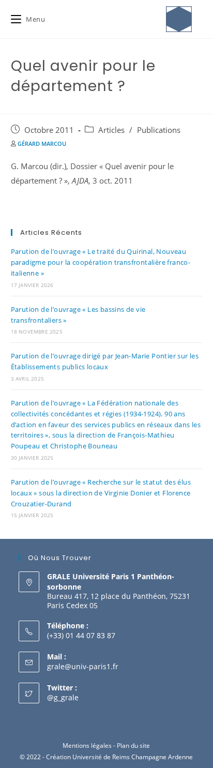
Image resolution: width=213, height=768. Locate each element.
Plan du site (133, 745)
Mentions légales (87, 745)
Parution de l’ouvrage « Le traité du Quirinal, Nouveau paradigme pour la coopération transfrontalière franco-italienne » (101, 262)
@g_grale (63, 697)
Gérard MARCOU (42, 143)
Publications (158, 130)
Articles (111, 130)
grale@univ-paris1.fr (82, 666)
